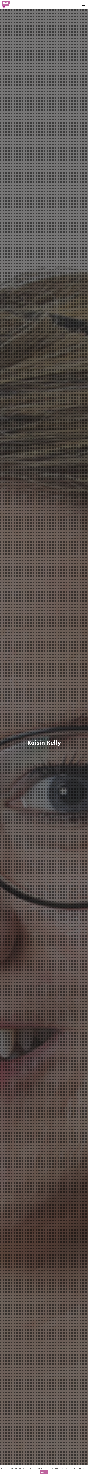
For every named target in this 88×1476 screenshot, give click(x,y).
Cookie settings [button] (79, 1468)
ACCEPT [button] (44, 1472)
